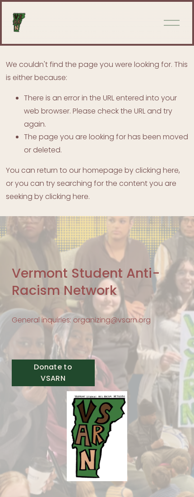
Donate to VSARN (53, 372)
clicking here (157, 170)
